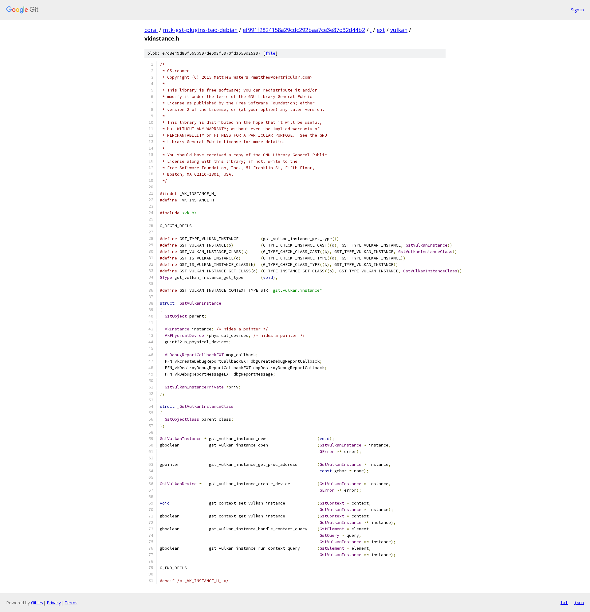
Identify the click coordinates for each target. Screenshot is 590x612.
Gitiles (37, 603)
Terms (71, 603)
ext (381, 29)
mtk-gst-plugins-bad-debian (200, 29)
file (270, 53)
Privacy (54, 603)
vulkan (398, 29)
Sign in (577, 10)
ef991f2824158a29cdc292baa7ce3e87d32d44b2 (304, 29)
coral (151, 29)
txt (564, 602)
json (579, 602)
